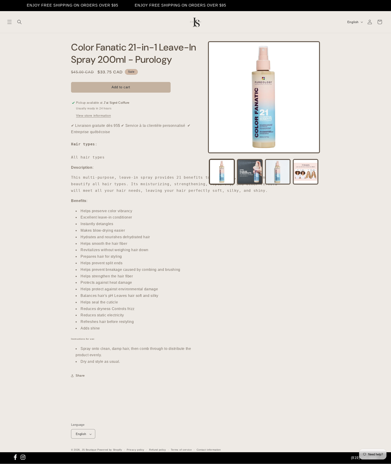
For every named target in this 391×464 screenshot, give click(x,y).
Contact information (209, 450)
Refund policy (157, 450)
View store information (93, 115)
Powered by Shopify (109, 450)
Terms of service (181, 450)
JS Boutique (89, 450)
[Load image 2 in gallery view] (249, 172)
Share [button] (80, 375)
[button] (9, 22)
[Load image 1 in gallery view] (222, 172)
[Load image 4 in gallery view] (305, 172)
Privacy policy (135, 450)
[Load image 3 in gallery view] (278, 172)
